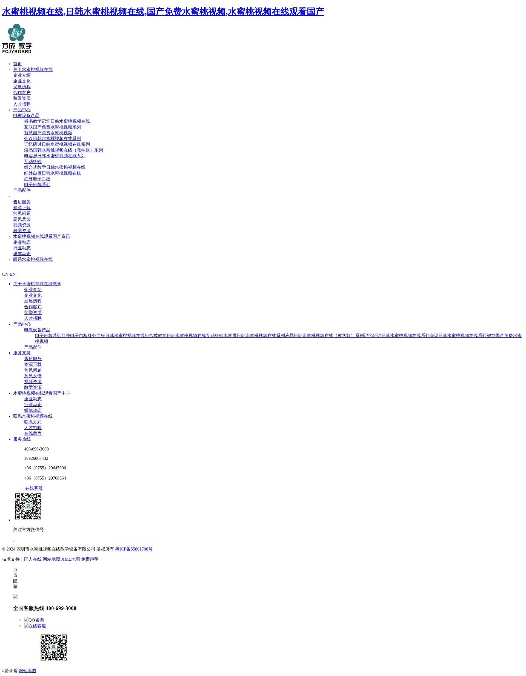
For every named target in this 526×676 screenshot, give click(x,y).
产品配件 (22, 190)
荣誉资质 (22, 98)
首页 (17, 63)
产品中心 (22, 109)
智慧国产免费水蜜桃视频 (48, 132)
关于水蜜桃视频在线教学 (37, 283)
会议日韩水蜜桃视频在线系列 (52, 138)
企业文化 (22, 81)
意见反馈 (22, 219)
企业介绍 (22, 75)
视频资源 (22, 225)
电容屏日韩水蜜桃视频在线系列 (54, 155)
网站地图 (51, 559)
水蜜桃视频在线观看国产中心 (41, 393)
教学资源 (22, 230)
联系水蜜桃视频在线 (33, 259)
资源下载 (22, 207)
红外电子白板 (37, 178)
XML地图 (70, 559)
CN (6, 274)
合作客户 (22, 92)
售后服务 (22, 201)
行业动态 (22, 248)
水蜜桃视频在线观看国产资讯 (41, 236)
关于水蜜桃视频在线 (33, 69)
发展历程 (22, 86)
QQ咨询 (36, 620)
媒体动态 (22, 253)
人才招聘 (22, 104)
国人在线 (33, 559)
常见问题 (22, 213)
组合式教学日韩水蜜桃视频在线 (54, 167)
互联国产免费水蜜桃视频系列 (52, 127)
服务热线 (22, 439)
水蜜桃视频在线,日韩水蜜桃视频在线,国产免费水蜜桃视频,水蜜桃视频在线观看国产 (163, 11)
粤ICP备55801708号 (134, 549)
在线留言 (33, 433)
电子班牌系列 (37, 184)
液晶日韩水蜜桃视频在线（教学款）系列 (63, 150)
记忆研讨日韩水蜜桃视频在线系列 (57, 144)
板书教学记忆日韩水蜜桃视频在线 (57, 121)
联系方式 (33, 422)
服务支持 (22, 196)
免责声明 (90, 559)
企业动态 (22, 242)
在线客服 (37, 626)
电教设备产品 (26, 115)
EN (13, 274)
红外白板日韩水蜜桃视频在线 (52, 173)
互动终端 (33, 161)
